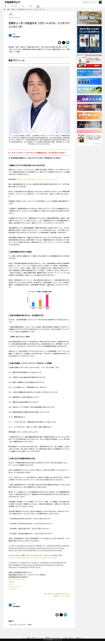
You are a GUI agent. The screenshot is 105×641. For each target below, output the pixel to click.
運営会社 (29, 637)
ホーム (23, 637)
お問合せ (34, 637)
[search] (100, 2)
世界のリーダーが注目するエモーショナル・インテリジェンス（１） (38, 179)
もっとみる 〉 (97, 143)
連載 (38, 6)
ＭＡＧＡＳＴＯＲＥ (15, 586)
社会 (23, 6)
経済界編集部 (16, 36)
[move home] (4, 9)
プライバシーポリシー (56, 637)
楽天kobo (12, 582)
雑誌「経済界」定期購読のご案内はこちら (57, 594)
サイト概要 (64, 637)
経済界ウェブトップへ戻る (62, 596)
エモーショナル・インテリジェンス (17, 624)
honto (11, 584)
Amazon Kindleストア (16, 579)
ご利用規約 (47, 637)
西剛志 (29, 624)
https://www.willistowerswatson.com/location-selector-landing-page (33, 557)
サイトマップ (40, 637)
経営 (30, 6)
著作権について (79, 637)
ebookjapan (13, 589)
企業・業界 (14, 6)
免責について (71, 637)
